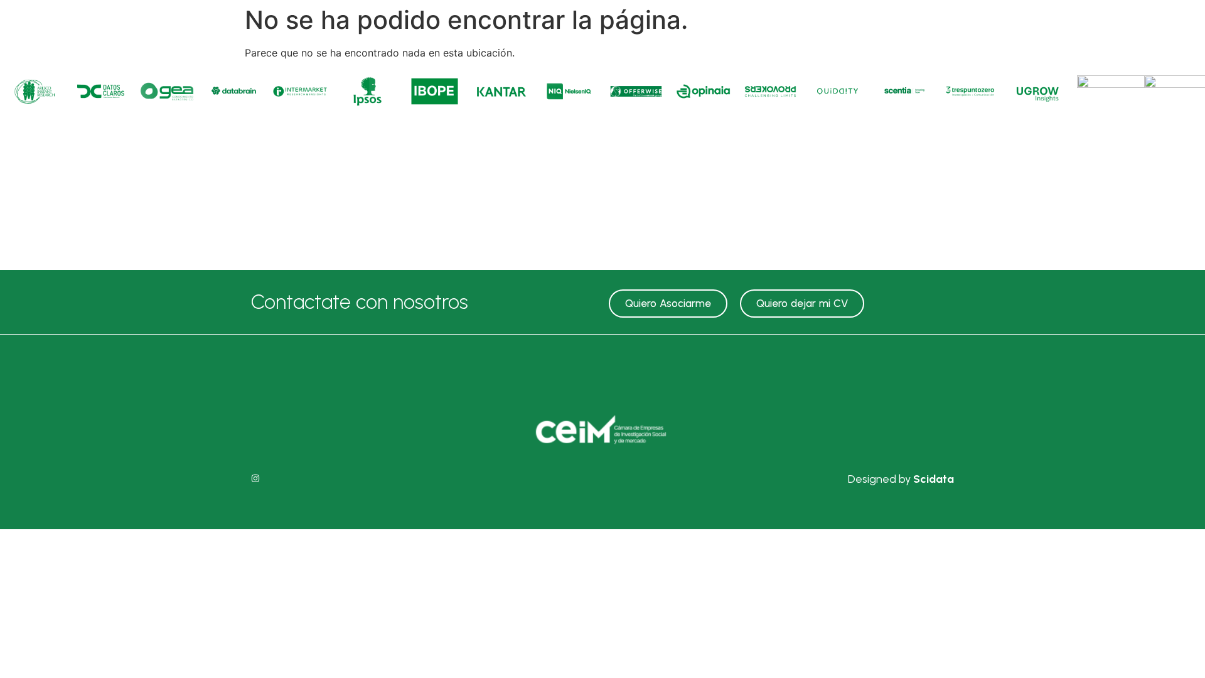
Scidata (933, 479)
